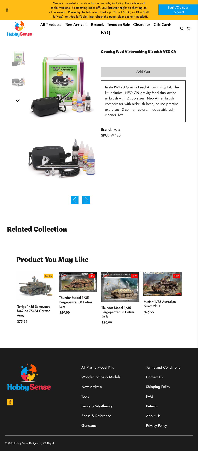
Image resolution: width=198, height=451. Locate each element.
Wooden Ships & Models (100, 377)
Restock (97, 24)
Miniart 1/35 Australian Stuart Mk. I (160, 304)
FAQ (105, 32)
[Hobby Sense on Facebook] (7, 10)
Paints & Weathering (97, 406)
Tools (85, 396)
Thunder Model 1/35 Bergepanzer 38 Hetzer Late (75, 301)
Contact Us (154, 377)
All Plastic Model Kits (97, 367)
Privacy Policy (156, 425)
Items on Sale (118, 24)
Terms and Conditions (163, 367)
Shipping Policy (158, 386)
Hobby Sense (21, 443)
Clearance (141, 24)
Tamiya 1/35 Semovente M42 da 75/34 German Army (33, 310)
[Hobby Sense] (19, 29)
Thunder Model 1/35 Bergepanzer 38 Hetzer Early (118, 312)
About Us (153, 415)
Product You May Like (52, 260)
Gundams (88, 425)
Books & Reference (96, 415)
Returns (152, 406)
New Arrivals (76, 24)
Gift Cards (163, 24)
